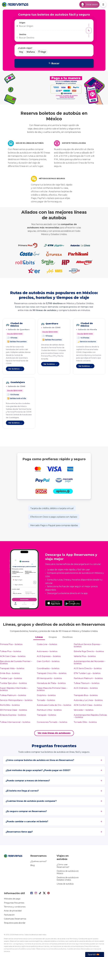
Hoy (21, 51)
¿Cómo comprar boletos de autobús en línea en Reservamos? (40, 760)
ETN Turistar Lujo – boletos (87, 673)
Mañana (31, 51)
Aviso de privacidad (12, 911)
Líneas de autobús (65, 884)
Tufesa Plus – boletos (10, 651)
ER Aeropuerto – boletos (49, 678)
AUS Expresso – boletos (49, 656)
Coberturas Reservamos (15, 919)
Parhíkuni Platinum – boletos (88, 678)
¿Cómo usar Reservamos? (63, 865)
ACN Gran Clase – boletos (12, 656)
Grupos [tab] (53, 637)
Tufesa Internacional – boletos (15, 722)
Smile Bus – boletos (10, 673)
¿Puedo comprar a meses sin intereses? (28, 780)
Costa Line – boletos (47, 644)
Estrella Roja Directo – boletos (89, 651)
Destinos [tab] (68, 637)
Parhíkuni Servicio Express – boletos (87, 645)
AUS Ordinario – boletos (86, 688)
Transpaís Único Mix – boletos (51, 673)
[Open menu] (103, 4)
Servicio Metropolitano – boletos (16, 700)
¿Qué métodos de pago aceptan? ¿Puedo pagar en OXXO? (38, 770)
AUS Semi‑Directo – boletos (88, 668)
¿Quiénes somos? (38, 861)
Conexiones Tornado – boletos (52, 722)
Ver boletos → (15, 369)
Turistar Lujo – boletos (11, 678)
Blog (32, 865)
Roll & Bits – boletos (10, 705)
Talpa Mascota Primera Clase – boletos (52, 689)
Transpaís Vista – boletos (12, 668)
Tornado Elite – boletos (85, 722)
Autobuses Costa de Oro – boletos (54, 705)
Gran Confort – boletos (48, 661)
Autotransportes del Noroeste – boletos (89, 662)
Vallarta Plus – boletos (85, 656)
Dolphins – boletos (46, 695)
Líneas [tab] (39, 637)
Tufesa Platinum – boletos (13, 695)
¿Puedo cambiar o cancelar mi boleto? (27, 821)
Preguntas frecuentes (14, 903)
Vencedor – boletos (83, 710)
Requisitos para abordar (14, 923)
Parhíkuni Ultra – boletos (49, 710)
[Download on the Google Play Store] (72, 603)
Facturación (9, 915)
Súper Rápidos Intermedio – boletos (14, 689)
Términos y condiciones (14, 907)
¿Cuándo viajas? (25, 48)
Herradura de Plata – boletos (51, 683)
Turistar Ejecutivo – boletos (13, 683)
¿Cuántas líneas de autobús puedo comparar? (31, 801)
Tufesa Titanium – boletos (86, 683)
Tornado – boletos (46, 700)
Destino (22, 34)
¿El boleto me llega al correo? (22, 790)
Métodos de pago (12, 899)
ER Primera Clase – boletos (13, 710)
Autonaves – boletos (47, 651)
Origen (22, 22)
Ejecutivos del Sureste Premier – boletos (16, 662)
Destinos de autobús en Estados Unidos (68, 878)
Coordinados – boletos (48, 668)
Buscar (55, 63)
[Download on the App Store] (53, 603)
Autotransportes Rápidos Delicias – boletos (90, 716)
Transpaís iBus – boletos (86, 695)
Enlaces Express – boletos (13, 715)
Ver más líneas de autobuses (54, 733)
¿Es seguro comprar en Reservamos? (26, 811)
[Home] (16, 4)
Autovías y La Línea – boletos (88, 700)
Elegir (43, 51)
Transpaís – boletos (46, 715)
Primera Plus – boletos (11, 644)
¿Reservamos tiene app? (19, 832)
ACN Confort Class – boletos (88, 705)
